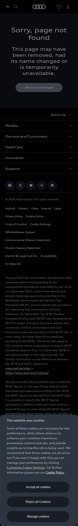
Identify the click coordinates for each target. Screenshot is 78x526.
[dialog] (39, 470)
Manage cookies (38, 516)
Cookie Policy (55, 472)
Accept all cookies (38, 487)
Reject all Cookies (38, 501)
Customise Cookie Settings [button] (26, 467)
